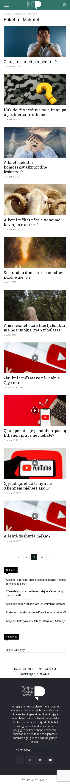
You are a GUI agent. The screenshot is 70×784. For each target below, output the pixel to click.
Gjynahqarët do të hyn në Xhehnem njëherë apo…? (28, 486)
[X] (40, 760)
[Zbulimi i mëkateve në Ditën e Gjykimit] (35, 357)
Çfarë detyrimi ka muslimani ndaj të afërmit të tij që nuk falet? (34, 593)
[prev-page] (19, 557)
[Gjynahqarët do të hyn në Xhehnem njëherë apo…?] (35, 463)
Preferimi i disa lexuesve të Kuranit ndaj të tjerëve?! (36, 612)
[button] (6, 5)
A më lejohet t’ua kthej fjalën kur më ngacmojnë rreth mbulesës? (34, 328)
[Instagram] (30, 760)
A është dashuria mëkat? (27, 536)
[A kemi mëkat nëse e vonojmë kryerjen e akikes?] (35, 199)
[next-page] (49, 557)
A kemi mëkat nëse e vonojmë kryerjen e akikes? (32, 222)
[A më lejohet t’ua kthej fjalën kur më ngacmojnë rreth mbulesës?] (35, 305)
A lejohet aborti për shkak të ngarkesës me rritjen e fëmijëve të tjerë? (36, 581)
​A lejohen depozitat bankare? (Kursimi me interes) (35, 603)
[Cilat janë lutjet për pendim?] (35, 41)
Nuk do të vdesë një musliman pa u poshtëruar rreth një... (35, 112)
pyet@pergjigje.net (43, 749)
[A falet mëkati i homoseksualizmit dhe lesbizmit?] (35, 142)
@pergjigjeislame (35, 674)
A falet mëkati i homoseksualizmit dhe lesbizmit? (25, 167)
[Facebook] (20, 760)
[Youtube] (50, 760)
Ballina (7, 13)
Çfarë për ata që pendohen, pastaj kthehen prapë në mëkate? (35, 433)
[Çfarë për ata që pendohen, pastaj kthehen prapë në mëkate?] (35, 410)
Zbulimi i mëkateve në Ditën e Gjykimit (32, 380)
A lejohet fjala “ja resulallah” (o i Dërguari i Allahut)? (36, 621)
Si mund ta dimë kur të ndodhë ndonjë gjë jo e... (33, 275)
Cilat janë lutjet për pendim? (30, 61)
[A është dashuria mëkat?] (35, 516)
